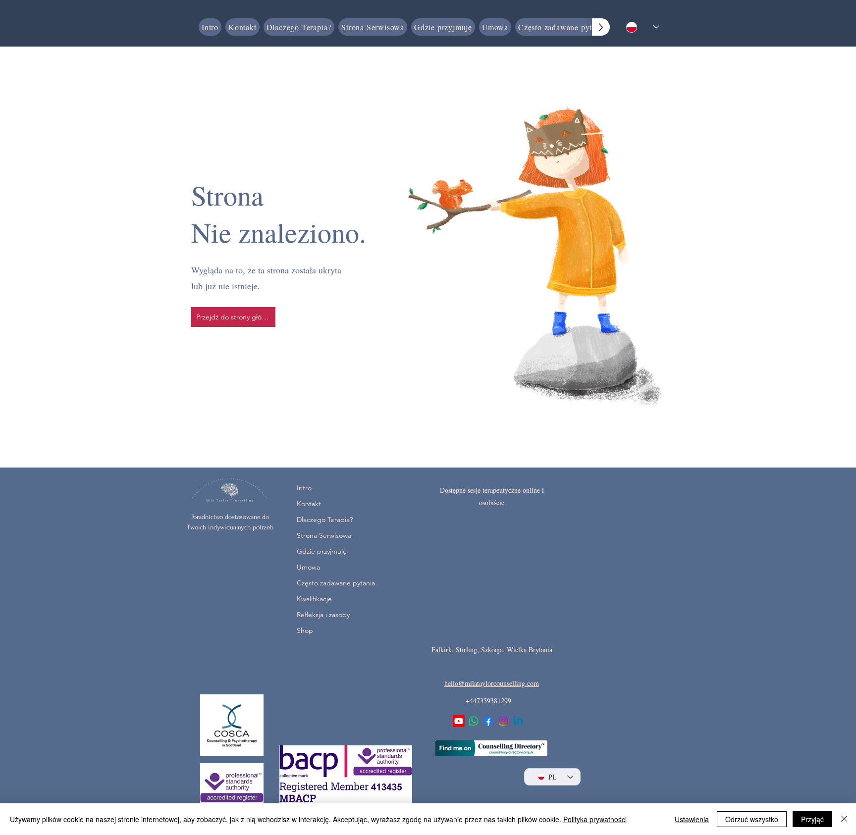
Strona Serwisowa (321, 535)
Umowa (308, 567)
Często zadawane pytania (321, 582)
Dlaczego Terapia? (321, 519)
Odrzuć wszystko (751, 819)
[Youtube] (459, 721)
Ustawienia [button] (692, 819)
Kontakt (309, 503)
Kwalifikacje (314, 598)
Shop (305, 630)
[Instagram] (503, 721)
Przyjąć (812, 819)
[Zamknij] (844, 819)
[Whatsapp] (474, 721)
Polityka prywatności (595, 819)
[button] (443, 27)
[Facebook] (488, 721)
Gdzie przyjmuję (321, 551)
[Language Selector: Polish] (642, 27)
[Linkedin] (518, 721)
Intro (304, 487)
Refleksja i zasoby (321, 614)
